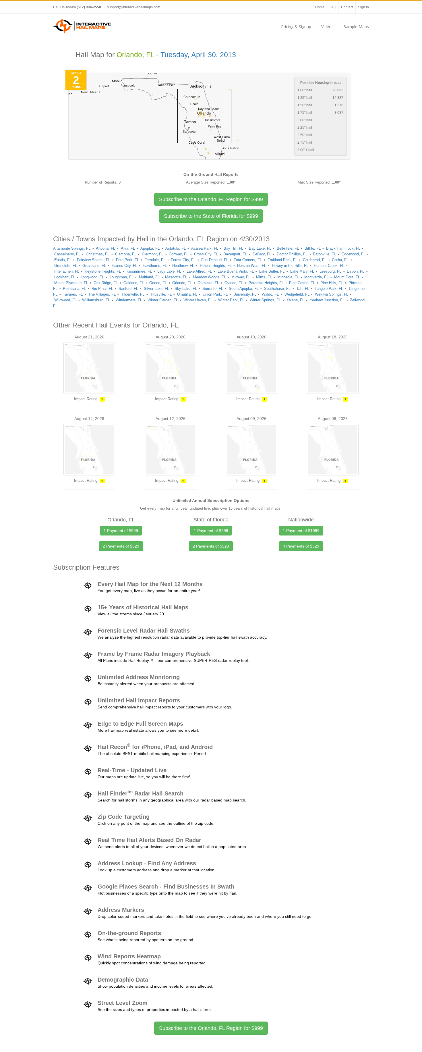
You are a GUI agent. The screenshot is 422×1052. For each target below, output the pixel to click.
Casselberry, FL (67, 254)
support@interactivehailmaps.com (133, 7)
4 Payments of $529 (301, 546)
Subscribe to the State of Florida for (211, 216)
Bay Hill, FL (233, 248)
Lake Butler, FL (271, 271)
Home (320, 7)
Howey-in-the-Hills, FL (290, 265)
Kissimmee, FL (139, 271)
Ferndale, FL (154, 260)
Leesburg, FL (330, 271)
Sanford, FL (128, 288)
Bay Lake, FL (260, 248)
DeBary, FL (262, 254)
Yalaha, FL (295, 300)
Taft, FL (302, 288)
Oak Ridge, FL (106, 283)
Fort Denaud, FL (214, 260)
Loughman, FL (121, 277)
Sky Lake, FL (186, 288)
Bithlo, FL (313, 248)
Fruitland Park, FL (282, 260)
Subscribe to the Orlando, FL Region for (211, 199)
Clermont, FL (152, 254)
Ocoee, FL (158, 283)
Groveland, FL (94, 265)
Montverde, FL (316, 277)
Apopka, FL (150, 248)
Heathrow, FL (183, 265)
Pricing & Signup (296, 26)
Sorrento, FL (212, 288)
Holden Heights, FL (216, 265)
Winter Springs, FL (265, 300)
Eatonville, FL (324, 254)
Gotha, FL (340, 260)
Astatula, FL (175, 248)
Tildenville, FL (132, 294)
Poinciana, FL (74, 288)
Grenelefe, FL (65, 265)
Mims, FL (264, 277)
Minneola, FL (288, 277)
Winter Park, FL (231, 300)
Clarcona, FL (125, 254)
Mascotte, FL (176, 277)
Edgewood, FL (353, 254)
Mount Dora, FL (347, 277)
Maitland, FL (149, 277)
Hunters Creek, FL (329, 265)
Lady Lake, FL (169, 271)
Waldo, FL (270, 294)
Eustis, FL (62, 260)
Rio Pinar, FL (102, 288)
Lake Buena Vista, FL (236, 271)
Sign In (363, 7)
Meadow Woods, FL (209, 277)
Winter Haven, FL (197, 300)
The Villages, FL (102, 294)
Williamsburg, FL (96, 300)
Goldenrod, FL (314, 260)
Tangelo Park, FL (329, 288)
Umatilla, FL (187, 294)
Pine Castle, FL (302, 283)
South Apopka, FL (244, 288)
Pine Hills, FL (331, 283)
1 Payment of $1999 (301, 530)
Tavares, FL (73, 294)
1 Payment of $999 (121, 530)
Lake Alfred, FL (199, 271)
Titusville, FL (161, 294)
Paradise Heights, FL (266, 283)
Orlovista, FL (208, 283)
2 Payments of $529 (121, 546)
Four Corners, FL (248, 260)
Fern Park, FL (127, 260)
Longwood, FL (92, 277)
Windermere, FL (129, 300)
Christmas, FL (97, 254)
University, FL (244, 294)
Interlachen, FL (66, 271)
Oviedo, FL (233, 283)
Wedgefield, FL (296, 294)
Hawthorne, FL (155, 265)
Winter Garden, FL (163, 300)
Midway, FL (240, 277)
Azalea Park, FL (204, 248)
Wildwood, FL (65, 300)
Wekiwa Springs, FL (331, 294)
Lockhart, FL (64, 277)
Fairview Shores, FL (93, 260)
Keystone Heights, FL (103, 271)
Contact (347, 7)
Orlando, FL (182, 283)
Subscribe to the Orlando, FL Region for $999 (211, 1028)
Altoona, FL (105, 248)
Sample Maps (356, 26)
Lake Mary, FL (302, 271)
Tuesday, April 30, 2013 (198, 55)
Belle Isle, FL (288, 248)
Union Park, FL (215, 294)
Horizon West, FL (251, 265)
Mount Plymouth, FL (71, 283)
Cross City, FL (206, 254)
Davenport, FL (235, 254)
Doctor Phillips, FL (292, 254)
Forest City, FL (183, 260)
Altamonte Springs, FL (71, 248)
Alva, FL (128, 248)
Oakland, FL (133, 283)
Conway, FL (178, 254)
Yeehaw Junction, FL (327, 300)
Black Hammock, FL (343, 248)
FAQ (333, 7)
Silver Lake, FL (156, 288)
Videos (327, 26)
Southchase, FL (277, 288)
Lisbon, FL (355, 271)
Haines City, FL (124, 265)
